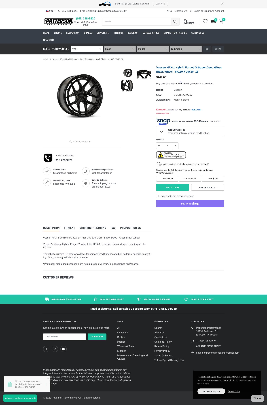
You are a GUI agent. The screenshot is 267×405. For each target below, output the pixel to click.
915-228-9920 (69, 11)
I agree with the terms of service (176, 196)
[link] (46, 349)
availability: (163, 99)
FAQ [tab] (113, 228)
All (118, 328)
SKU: (159, 94)
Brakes (88, 33)
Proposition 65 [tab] (130, 228)
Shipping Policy (163, 341)
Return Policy (161, 346)
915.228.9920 (63, 160)
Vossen (178, 90)
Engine (58, 33)
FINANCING (48, 40)
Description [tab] (51, 228)
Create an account (213, 11)
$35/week (196, 109)
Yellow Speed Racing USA (169, 360)
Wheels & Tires (151, 33)
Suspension (72, 33)
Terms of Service (163, 355)
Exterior (133, 33)
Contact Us (181, 11)
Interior (118, 33)
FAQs (168, 11)
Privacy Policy (162, 351)
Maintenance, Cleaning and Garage (132, 357)
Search (158, 328)
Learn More (215, 121)
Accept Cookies (211, 391)
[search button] (175, 21)
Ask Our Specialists (208, 346)
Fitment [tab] (69, 228)
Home (46, 33)
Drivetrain (103, 33)
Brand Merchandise (175, 33)
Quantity (160, 139)
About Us (159, 332)
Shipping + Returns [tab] (93, 228)
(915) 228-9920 (85, 19)
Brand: (160, 90)
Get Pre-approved (162, 113)
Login (197, 11)
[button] (213, 21)
